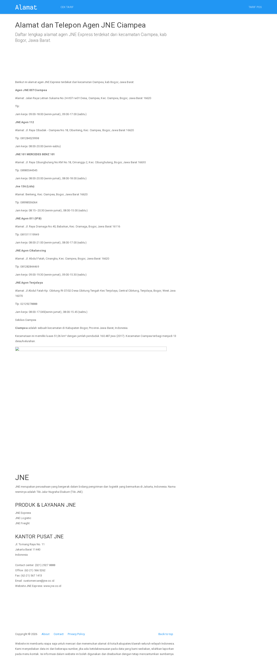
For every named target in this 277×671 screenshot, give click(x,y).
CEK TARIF (67, 7)
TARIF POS (255, 7)
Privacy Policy (76, 634)
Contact (59, 634)
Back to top (165, 634)
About (46, 634)
